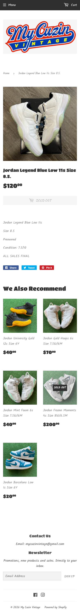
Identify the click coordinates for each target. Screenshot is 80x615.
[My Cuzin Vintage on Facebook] (35, 595)
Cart (73, 5)
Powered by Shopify (55, 607)
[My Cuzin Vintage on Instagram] (43, 595)
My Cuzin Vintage (30, 607)
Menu (12, 5)
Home (6, 73)
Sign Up (69, 576)
